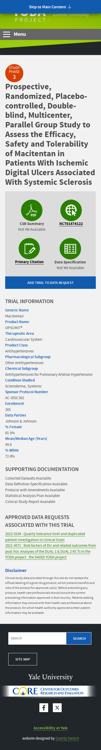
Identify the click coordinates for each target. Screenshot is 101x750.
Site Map (22, 659)
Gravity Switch (67, 738)
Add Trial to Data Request (50, 283)
